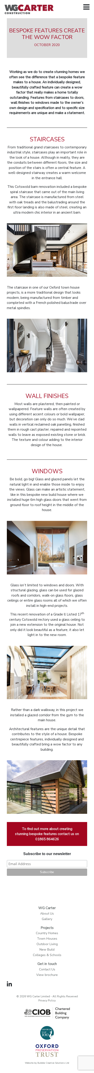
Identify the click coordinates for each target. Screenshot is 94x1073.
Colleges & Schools (47, 955)
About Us (47, 913)
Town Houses (47, 938)
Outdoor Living (47, 944)
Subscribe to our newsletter (47, 854)
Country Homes (47, 933)
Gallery (47, 919)
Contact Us (47, 969)
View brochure (47, 975)
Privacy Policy (47, 1000)
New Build (47, 949)
